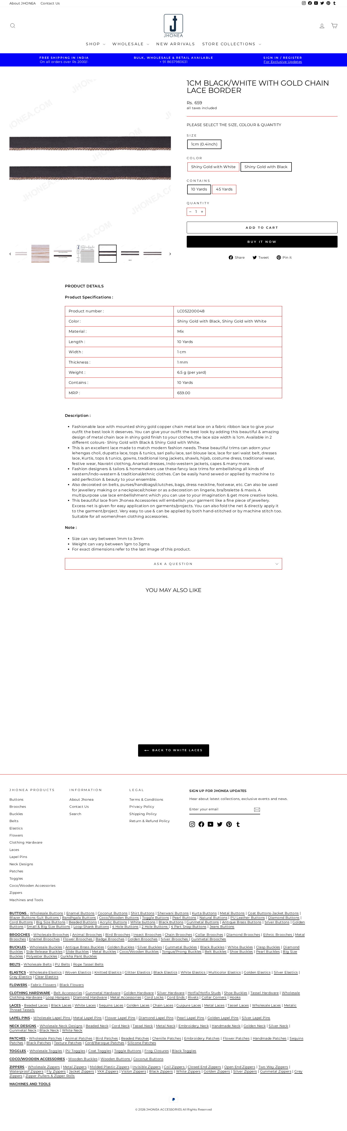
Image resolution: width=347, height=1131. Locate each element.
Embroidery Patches (202, 1038)
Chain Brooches (178, 934)
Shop (94, 44)
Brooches (17, 806)
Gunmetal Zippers (275, 1071)
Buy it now (262, 242)
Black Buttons (171, 922)
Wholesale (129, 44)
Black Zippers (161, 1071)
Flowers (16, 835)
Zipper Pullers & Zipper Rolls (50, 1076)
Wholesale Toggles (46, 1051)
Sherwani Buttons (173, 913)
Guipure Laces (188, 1005)
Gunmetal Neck (22, 1030)
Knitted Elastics (108, 972)
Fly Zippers (56, 1071)
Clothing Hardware (25, 842)
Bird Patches (107, 1038)
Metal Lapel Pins (87, 1018)
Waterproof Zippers (26, 1071)
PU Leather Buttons (247, 918)
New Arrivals (175, 44)
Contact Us (50, 3)
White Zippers (188, 1071)
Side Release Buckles (44, 951)
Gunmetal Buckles (181, 947)
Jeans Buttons (222, 926)
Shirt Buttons (142, 913)
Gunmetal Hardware (103, 993)
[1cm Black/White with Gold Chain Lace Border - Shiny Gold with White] (45, 704)
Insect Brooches (147, 934)
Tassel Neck (143, 1026)
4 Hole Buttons (125, 926)
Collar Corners (214, 997)
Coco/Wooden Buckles (139, 951)
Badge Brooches (110, 939)
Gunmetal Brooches (208, 939)
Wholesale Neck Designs (61, 1026)
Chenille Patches (166, 1038)
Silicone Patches (141, 1043)
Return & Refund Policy (149, 821)
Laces (14, 850)
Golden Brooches (143, 939)
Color (195, 158)
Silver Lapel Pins (256, 1018)
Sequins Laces (111, 1005)
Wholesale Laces (266, 1005)
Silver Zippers (245, 1071)
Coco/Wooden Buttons (119, 918)
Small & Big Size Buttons (48, 926)
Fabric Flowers (43, 985)
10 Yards (199, 189)
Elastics (16, 828)
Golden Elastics (257, 972)
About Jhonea (81, 799)
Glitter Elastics (138, 972)
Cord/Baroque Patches (104, 1043)
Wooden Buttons (116, 1059)
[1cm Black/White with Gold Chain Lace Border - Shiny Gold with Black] (52, 704)
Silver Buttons (277, 922)
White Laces (85, 1005)
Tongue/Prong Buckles (182, 951)
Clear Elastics (46, 977)
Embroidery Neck (193, 1026)
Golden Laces (138, 1005)
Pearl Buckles (268, 951)
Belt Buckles (216, 951)
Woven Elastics (78, 972)
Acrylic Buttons (113, 922)
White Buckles (240, 947)
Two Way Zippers (273, 1067)
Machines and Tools (26, 900)
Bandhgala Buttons (79, 918)
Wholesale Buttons (46, 913)
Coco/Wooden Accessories (32, 885)
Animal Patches (79, 1038)
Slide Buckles (77, 951)
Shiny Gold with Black (266, 167)
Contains (199, 180)
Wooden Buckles (82, 1059)
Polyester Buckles (41, 956)
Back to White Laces (177, 750)
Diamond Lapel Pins (156, 1018)
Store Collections (230, 44)
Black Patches (38, 1043)
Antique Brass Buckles (84, 947)
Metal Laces (214, 1005)
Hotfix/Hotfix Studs (204, 993)
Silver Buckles (149, 947)
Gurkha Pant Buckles (78, 956)
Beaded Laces (36, 1005)
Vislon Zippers (133, 1071)
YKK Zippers (107, 1071)
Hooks (235, 997)
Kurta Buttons (204, 913)
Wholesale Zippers (44, 1067)
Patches (16, 871)
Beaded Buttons (83, 922)
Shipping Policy (143, 814)
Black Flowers (71, 985)
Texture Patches (68, 1043)
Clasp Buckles (268, 947)
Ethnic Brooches (278, 934)
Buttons (16, 799)
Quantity (198, 203)
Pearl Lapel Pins (190, 1018)
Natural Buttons (213, 918)
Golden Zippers (217, 1071)
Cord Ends (176, 997)
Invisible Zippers (146, 1067)
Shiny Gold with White (213, 167)
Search (75, 814)
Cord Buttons (21, 922)
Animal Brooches (87, 934)
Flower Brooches (78, 939)
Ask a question (173, 564)
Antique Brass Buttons (241, 922)
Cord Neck (121, 1026)
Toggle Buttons (155, 918)
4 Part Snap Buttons (189, 926)
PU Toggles (75, 1051)
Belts (13, 821)
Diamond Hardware (90, 997)
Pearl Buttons (184, 918)
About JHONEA (22, 3)
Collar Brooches (209, 934)
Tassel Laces (238, 1005)
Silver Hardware (171, 993)
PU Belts (62, 964)
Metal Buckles (104, 951)
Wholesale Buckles (46, 947)
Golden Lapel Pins (223, 1018)
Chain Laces (163, 1005)
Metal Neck (165, 1026)
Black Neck (49, 1030)
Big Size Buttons (50, 922)
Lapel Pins (18, 857)
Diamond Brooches (243, 934)
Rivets (193, 997)
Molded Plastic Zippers (109, 1067)
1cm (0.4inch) (204, 144)
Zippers (15, 893)
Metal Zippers (75, 1067)
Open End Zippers (239, 1067)
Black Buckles (212, 947)
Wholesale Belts (38, 964)
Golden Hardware (139, 993)
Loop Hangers (58, 997)
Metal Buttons (232, 913)
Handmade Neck (226, 1026)
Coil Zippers (175, 1067)
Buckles (16, 814)
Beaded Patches (135, 1038)
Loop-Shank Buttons (91, 926)
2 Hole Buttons (155, 926)
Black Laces (61, 1005)
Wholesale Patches (45, 1038)
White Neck (72, 1030)
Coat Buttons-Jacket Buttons (273, 913)
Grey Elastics (20, 977)
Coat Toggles (99, 1051)
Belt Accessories (68, 993)
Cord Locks (154, 997)
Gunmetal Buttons (202, 922)
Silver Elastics (286, 972)
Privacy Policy (141, 806)
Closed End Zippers (204, 1067)
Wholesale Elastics (45, 972)
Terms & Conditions (146, 799)
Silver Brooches (175, 939)
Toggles (16, 878)
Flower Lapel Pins (120, 1018)
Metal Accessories (125, 997)
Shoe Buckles (241, 951)
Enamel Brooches (44, 939)
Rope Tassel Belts (88, 964)
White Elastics (194, 972)
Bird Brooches (117, 934)
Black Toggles (184, 1051)
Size (192, 135)
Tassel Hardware (264, 993)
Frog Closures (156, 1051)
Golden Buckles (121, 947)
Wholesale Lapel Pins (52, 1018)
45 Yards (224, 189)
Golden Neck (255, 1026)
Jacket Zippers (81, 1071)
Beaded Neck (97, 1026)
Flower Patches (236, 1038)
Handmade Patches (270, 1038)
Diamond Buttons (284, 918)
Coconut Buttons (113, 913)
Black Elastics (165, 972)
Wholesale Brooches (51, 934)
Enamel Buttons (80, 913)
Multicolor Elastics (224, 972)
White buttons (143, 922)
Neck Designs (21, 864)
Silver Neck (278, 1026)
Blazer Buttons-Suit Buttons (34, 918)
